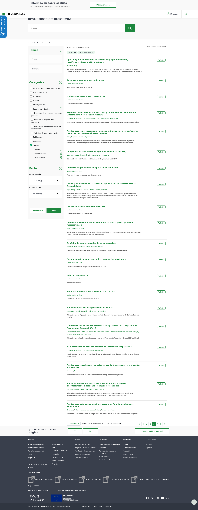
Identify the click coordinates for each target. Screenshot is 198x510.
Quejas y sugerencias (82, 454)
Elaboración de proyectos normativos (42, 121)
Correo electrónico (129, 448)
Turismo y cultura (58, 461)
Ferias (76, 371)
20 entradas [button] (74, 424)
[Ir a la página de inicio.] (10, 14)
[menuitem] (63, 444)
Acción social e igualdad (36, 444)
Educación (87, 334)
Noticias (149, 444)
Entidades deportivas (85, 137)
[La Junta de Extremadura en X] (152, 498)
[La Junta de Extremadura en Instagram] (157, 498)
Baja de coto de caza (77, 275)
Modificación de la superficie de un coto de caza (91, 292)
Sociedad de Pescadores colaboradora (86, 96)
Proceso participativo (41, 109)
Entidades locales (103, 332)
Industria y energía (34, 461)
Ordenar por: (151, 47)
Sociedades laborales (93, 118)
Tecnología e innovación (60, 451)
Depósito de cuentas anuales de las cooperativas (91, 243)
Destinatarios (39, 158)
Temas (33, 50)
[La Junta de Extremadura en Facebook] (147, 498)
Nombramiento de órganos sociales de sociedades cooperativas (99, 347)
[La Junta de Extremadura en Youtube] (162, 498)
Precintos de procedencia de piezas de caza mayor (92, 168)
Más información (103, 5)
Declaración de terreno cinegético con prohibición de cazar (97, 259)
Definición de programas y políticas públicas (46, 114)
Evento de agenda (40, 92)
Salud (68, 137)
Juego (76, 65)
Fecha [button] (33, 168)
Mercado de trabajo (73, 332)
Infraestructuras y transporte (99, 155)
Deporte (74, 137)
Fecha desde (34, 174)
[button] (173, 14)
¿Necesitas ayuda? (81, 457)
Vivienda (55, 464)
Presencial (126, 451)
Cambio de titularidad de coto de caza (86, 206)
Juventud (31, 467)
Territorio (129, 332)
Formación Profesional (88, 332)
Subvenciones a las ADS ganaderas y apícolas (90, 308)
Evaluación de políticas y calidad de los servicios (46, 127)
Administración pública (117, 332)
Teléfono (126, 444)
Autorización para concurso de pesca (85, 80)
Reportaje (37, 141)
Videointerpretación (130, 457)
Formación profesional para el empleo (79, 389)
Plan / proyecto (39, 105)
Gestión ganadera (101, 190)
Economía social (79, 118)
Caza (80, 171)
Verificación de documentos (85, 451)
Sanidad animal (88, 311)
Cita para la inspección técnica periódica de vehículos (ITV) (96, 152)
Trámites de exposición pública (46, 133)
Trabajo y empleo (99, 389)
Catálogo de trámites (82, 444)
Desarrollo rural (78, 334)
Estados (37, 149)
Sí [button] (74, 431)
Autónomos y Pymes (108, 410)
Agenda (149, 448)
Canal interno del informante (109, 460)
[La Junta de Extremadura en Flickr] (167, 498)
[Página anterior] (139, 424)
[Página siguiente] (165, 424)
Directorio (102, 448)
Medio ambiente (72, 84)
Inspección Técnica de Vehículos (77, 155)
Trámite (36, 145)
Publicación (37, 137)
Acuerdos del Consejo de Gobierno (46, 88)
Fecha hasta (34, 187)
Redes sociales (128, 454)
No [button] (90, 431)
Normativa (37, 96)
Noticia (36, 101)
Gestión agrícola (88, 190)
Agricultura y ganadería (74, 190)
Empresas (70, 65)
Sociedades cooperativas (109, 118)
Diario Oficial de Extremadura (109, 444)
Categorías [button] (36, 82)
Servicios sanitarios (73, 228)
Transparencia (104, 456)
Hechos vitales (40, 153)
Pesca (81, 84)
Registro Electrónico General (85, 448)
